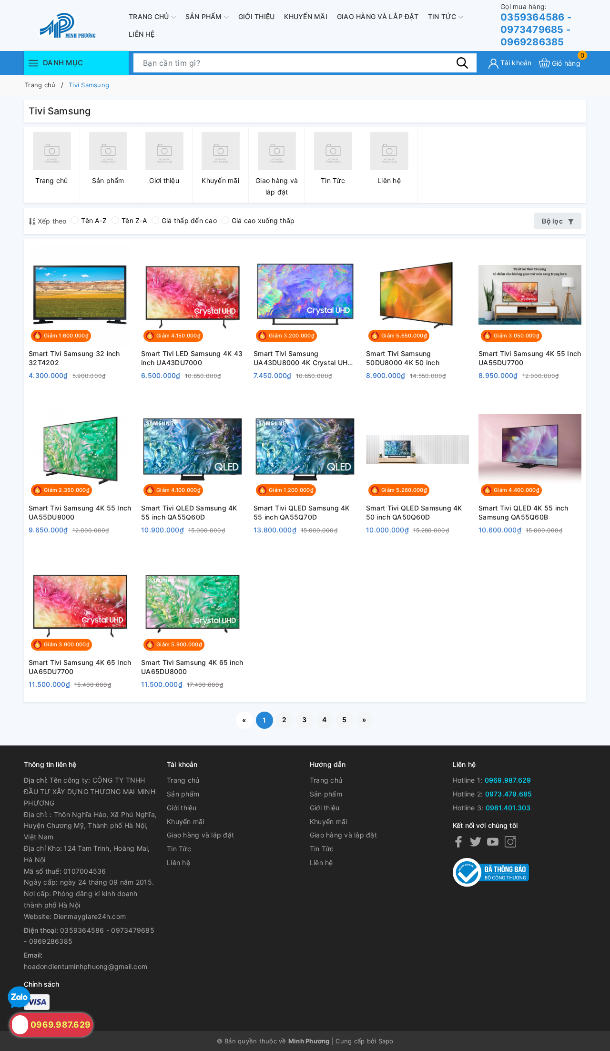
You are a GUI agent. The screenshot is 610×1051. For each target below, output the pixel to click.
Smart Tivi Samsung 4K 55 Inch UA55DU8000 (80, 512)
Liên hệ (141, 34)
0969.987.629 (508, 780)
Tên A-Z (94, 220)
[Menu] (33, 63)
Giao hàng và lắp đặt (377, 16)
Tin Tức (443, 16)
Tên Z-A (134, 220)
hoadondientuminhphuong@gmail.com (85, 966)
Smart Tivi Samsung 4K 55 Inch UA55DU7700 (529, 358)
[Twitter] (475, 841)
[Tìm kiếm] (462, 62)
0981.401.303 (508, 808)
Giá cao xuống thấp (263, 220)
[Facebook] (458, 841)
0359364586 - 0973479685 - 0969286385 (535, 25)
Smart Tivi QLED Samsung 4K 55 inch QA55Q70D (302, 512)
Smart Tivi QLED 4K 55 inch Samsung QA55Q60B (523, 512)
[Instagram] (510, 841)
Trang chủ (150, 16)
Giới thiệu (256, 16)
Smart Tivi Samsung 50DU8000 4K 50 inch (402, 358)
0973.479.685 (508, 794)
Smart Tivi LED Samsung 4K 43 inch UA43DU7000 (192, 358)
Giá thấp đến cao (189, 220)
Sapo (386, 1041)
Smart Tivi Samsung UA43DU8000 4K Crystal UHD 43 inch (303, 358)
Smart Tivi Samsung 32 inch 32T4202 (74, 358)
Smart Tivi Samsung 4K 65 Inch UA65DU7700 (80, 667)
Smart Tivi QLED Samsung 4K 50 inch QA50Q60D (414, 512)
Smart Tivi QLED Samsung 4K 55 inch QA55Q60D (189, 512)
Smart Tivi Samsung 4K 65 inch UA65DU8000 (192, 667)
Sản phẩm (204, 16)
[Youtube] (492, 841)
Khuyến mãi (305, 16)
